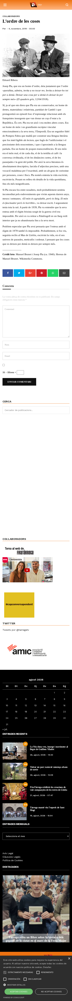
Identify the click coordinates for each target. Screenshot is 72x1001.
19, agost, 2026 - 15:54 (41, 815)
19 (26, 711)
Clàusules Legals (11, 857)
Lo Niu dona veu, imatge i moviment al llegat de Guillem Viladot (49, 748)
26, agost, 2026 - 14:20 (41, 755)
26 (26, 718)
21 (45, 711)
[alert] (36, 978)
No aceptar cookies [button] (51, 991)
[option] (36, 908)
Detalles (47, 967)
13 (35, 705)
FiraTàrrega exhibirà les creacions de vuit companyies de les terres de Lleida (48, 788)
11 (16, 705)
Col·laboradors (11, 16)
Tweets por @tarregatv (16, 629)
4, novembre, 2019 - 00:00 (22, 29)
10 (7, 705)
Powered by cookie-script (13, 997)
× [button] (69, 958)
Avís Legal (8, 853)
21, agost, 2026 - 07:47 (41, 795)
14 (45, 705)
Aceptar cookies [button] (18, 991)
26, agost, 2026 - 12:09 (41, 775)
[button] (36, 984)
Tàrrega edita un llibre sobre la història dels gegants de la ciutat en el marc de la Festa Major (36, 939)
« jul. (5, 729)
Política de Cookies (13, 860)
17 (7, 711)
